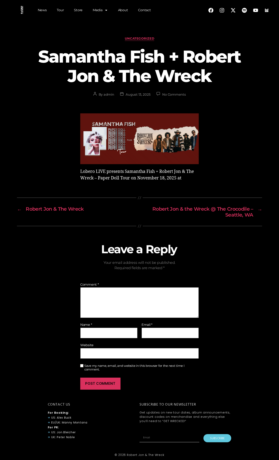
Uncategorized (139, 38)
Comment (89, 284)
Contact (144, 10)
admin (109, 94)
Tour (60, 10)
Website (87, 345)
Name (86, 325)
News (42, 10)
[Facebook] (211, 10)
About (123, 10)
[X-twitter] (233, 10)
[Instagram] (222, 10)
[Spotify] (244, 10)
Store (78, 10)
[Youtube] (255, 10)
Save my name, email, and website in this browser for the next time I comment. (134, 368)
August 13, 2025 (138, 94)
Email (147, 325)
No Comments (174, 94)
